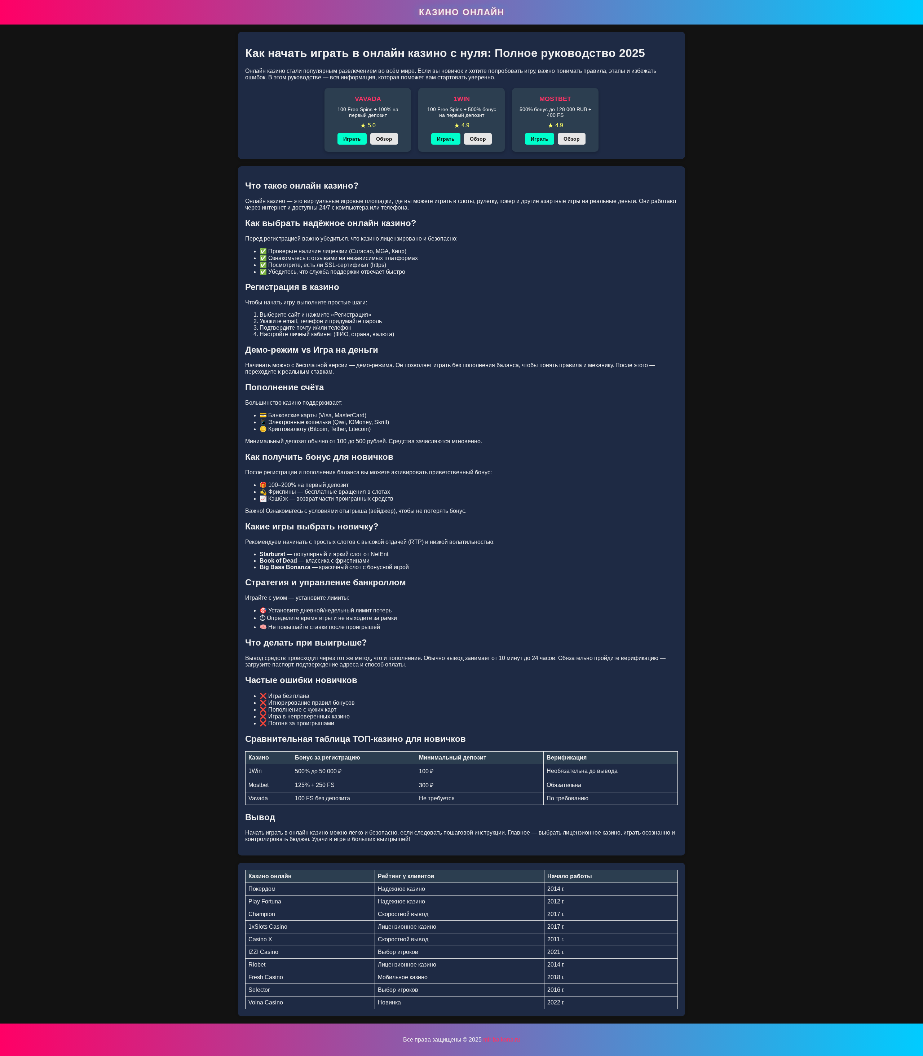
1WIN (462, 98)
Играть (352, 139)
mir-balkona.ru (501, 1040)
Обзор (384, 139)
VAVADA (368, 98)
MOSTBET (555, 98)
